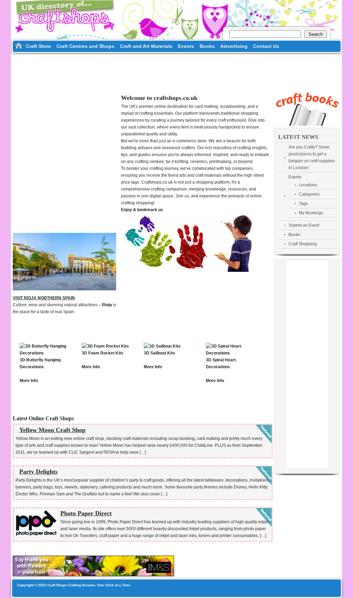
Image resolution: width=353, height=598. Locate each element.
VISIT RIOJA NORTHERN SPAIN (44, 298)
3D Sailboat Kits (159, 353)
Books (207, 46)
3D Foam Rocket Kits (102, 353)
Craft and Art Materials (146, 46)
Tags (303, 203)
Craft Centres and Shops (85, 46)
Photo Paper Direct (86, 513)
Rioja (107, 304)
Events (186, 46)
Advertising (234, 46)
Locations (308, 185)
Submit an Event (304, 225)
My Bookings (311, 212)
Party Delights (38, 471)
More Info (29, 380)
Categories (309, 194)
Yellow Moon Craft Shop (52, 429)
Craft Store (38, 46)
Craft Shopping (303, 243)
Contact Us (266, 46)
